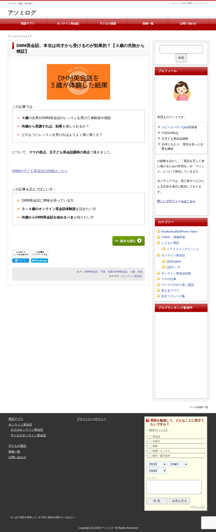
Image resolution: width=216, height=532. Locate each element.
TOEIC (156, 441)
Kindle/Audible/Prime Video (179, 231)
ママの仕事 (168, 279)
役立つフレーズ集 (173, 296)
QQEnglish (174, 261)
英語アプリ (28, 23)
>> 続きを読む (125, 241)
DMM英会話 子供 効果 (98, 271)
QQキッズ (173, 267)
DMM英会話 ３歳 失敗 (128, 271)
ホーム (175, 3)
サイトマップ (202, 3)
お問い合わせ (188, 23)
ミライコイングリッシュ (183, 249)
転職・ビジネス (161, 450)
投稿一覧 (148, 23)
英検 (155, 446)
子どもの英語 (108, 23)
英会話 (156, 436)
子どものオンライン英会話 (28, 435)
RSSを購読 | (189, 3)
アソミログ (22, 12)
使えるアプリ (170, 290)
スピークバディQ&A (175, 127)
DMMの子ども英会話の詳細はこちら (40, 171)
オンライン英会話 (68, 23)
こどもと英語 (170, 243)
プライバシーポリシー (91, 419)
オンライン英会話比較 (176, 273)
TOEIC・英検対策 (173, 237)
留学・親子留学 (161, 455)
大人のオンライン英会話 (27, 429)
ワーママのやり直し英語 (177, 284)
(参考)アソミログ (158, 430)
